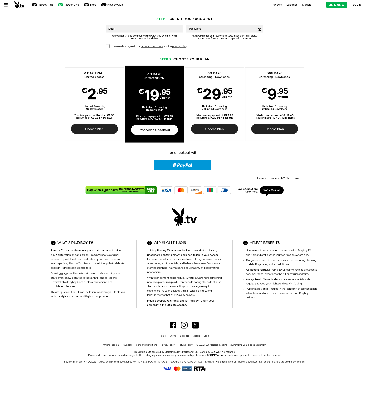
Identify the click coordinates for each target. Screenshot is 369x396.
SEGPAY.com (215, 355)
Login (357, 4)
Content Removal (272, 355)
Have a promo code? (278, 178)
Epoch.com (107, 355)
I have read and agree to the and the (149, 46)
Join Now (336, 4)
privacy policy (179, 46)
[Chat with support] (259, 190)
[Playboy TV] (19, 5)
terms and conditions (152, 46)
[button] (94, 104)
